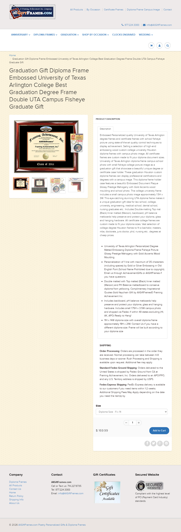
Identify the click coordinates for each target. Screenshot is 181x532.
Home (12, 55)
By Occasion (93, 9)
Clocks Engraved (123, 35)
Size (98, 406)
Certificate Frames (113, 9)
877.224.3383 (132, 25)
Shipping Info (16, 499)
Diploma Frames (44, 35)
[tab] (105, 129)
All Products (76, 9)
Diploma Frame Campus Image (143, 9)
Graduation (68, 35)
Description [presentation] (105, 128)
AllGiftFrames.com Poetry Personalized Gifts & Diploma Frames (52, 524)
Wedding (144, 35)
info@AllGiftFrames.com (159, 25)
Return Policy (16, 496)
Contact (168, 9)
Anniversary (19, 35)
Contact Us (15, 489)
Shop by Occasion (94, 35)
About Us (14, 503)
